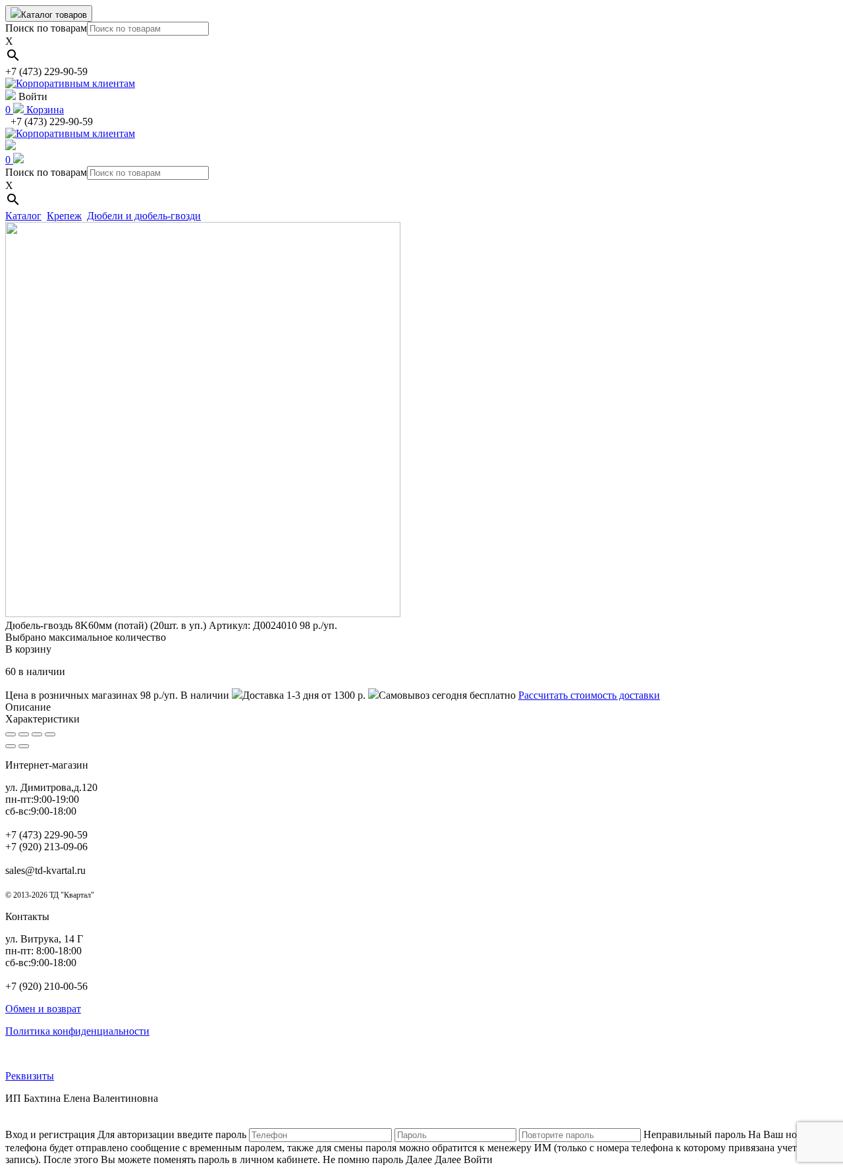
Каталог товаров (54, 15)
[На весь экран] (37, 734)
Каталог (23, 215)
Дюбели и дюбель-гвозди (144, 215)
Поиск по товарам (46, 28)
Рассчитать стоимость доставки (589, 695)
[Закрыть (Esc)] (10, 734)
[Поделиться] (23, 734)
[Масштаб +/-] (50, 734)
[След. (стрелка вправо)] (23, 746)
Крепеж (64, 215)
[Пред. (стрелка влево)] (10, 746)
